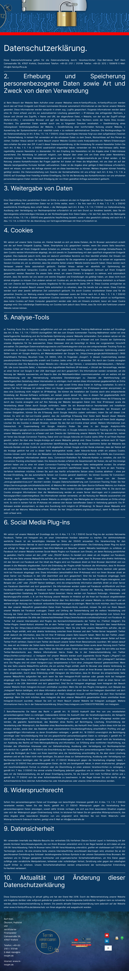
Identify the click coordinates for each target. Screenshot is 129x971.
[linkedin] (107, 941)
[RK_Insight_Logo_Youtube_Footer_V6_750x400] (81, 937)
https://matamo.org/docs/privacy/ (83, 509)
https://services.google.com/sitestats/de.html (27, 485)
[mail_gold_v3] (116, 937)
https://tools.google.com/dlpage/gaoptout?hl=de (29, 409)
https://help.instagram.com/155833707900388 (80, 704)
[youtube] (107, 935)
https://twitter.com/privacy (18, 655)
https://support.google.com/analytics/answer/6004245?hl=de (35, 430)
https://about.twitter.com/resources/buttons (41, 628)
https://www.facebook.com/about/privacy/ (85, 617)
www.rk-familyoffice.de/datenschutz (27, 907)
